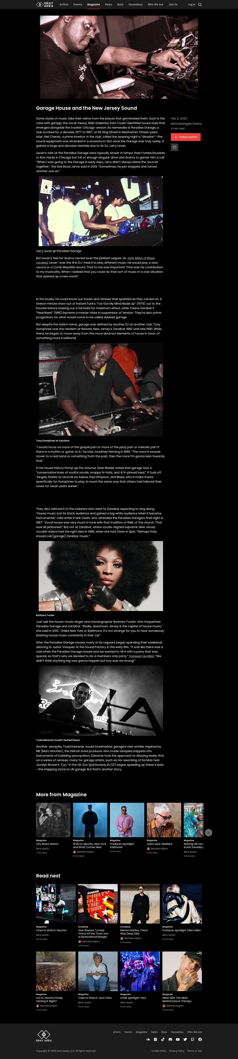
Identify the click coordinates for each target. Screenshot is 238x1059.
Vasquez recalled (141, 656)
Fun (63, 765)
